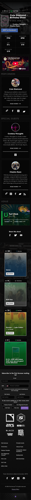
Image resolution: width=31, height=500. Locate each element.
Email (14, 378)
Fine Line (16, 407)
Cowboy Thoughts (15, 134)
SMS (3, 385)
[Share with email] (21, 235)
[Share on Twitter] (15, 235)
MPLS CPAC (4, 466)
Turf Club (7, 407)
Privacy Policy (15, 489)
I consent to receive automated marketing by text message (16, 390)
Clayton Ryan (15, 172)
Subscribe (24, 408)
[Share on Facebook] (10, 235)
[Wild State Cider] (21, 433)
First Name (7, 394)
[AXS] (10, 425)
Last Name (22, 394)
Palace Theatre (8, 404)
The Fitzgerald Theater (22, 404)
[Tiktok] (25, 194)
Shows (7, 221)
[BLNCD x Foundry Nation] (10, 433)
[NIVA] (21, 426)
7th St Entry (4, 446)
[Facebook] (13, 111)
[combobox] (8, 386)
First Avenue (4, 443)
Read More (14, 103)
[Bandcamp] (24, 111)
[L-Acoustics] (10, 418)
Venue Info (18, 221)
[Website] (7, 111)
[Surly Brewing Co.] (21, 417)
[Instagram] (18, 111)
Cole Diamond (15, 89)
